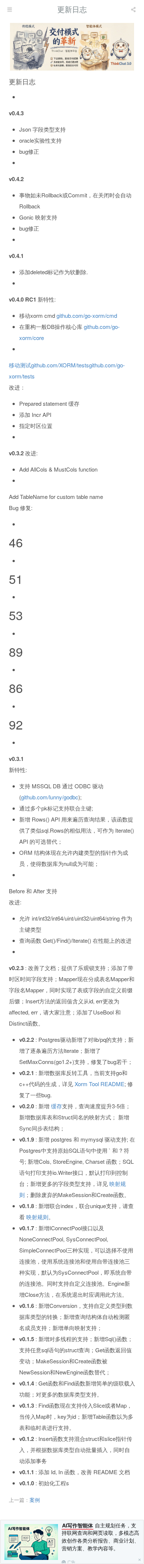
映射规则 (37, 1217)
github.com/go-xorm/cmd (86, 315)
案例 (35, 1499)
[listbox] (134, 9)
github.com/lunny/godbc (49, 797)
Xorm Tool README (99, 1084)
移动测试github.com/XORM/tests (49, 365)
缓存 (56, 1106)
